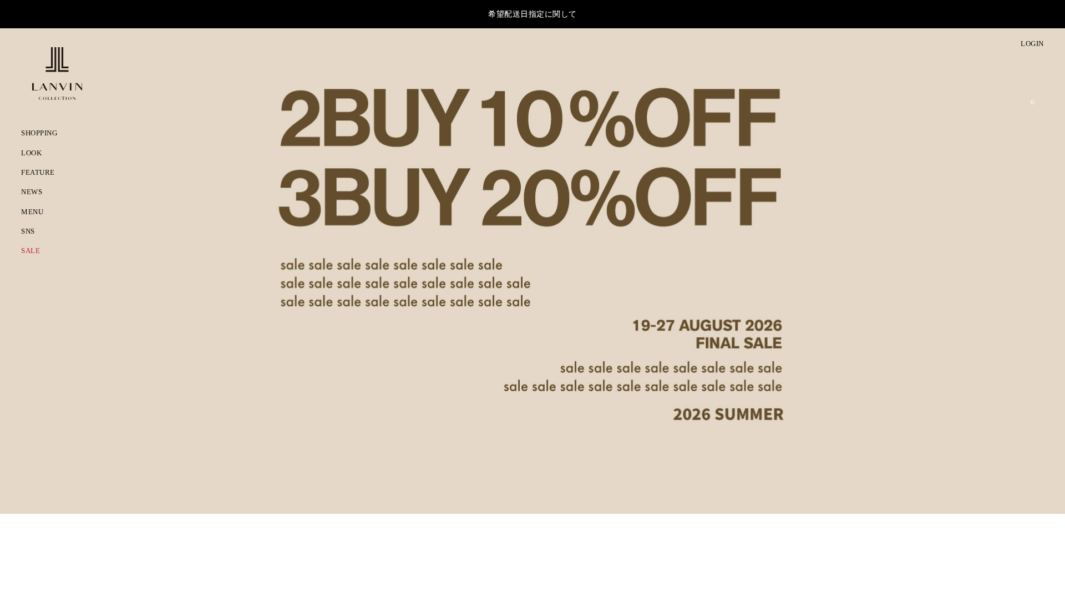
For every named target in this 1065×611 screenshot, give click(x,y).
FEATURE (37, 173)
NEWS (32, 193)
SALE (30, 252)
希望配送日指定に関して (532, 13)
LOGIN (1031, 44)
